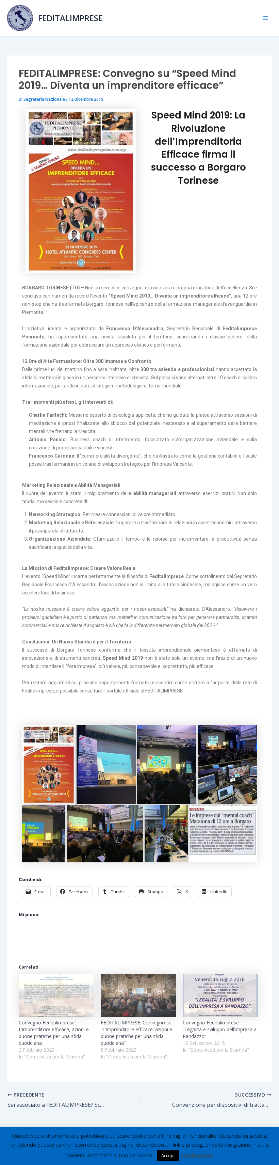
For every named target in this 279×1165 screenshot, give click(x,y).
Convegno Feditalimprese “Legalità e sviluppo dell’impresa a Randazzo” (220, 1029)
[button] (48, 764)
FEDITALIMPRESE (70, 18)
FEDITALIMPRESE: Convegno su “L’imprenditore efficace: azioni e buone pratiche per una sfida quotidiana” (136, 1032)
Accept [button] (168, 1155)
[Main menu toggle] (265, 18)
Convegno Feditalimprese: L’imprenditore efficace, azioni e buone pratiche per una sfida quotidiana (54, 1032)
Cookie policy (196, 1155)
